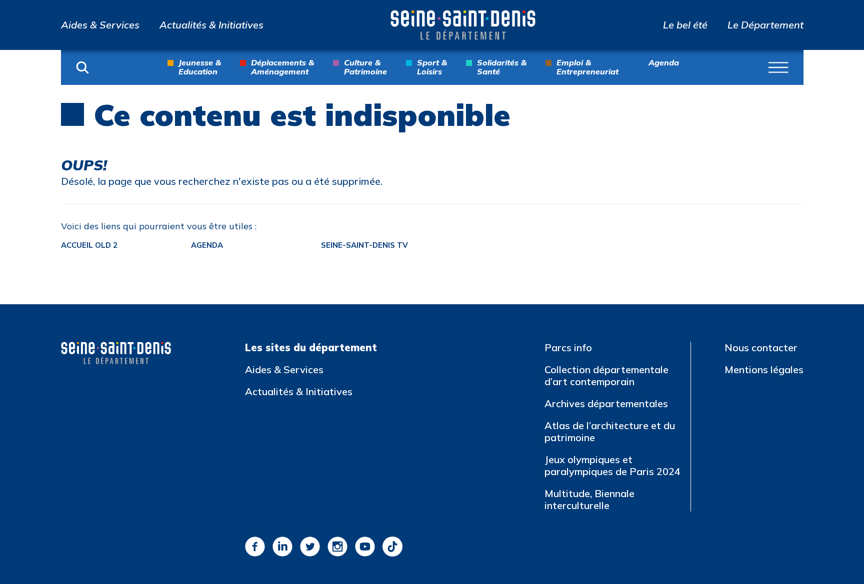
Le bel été (685, 25)
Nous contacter (761, 347)
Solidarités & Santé (501, 67)
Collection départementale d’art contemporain (606, 375)
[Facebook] (255, 547)
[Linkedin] (282, 547)
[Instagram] (338, 547)
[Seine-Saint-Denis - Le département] (463, 25)
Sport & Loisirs (432, 67)
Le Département (766, 25)
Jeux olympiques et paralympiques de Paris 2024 (612, 465)
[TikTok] (392, 547)
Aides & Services (100, 25)
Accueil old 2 (89, 245)
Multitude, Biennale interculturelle (589, 499)
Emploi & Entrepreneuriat (587, 67)
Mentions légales (764, 369)
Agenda (663, 62)
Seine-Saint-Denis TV (364, 245)
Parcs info (568, 347)
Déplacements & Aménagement (282, 67)
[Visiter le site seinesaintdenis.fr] (116, 353)
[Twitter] (310, 547)
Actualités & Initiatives (212, 25)
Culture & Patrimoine (365, 67)
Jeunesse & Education (199, 67)
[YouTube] (365, 547)
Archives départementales (606, 403)
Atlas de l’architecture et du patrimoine (609, 431)
